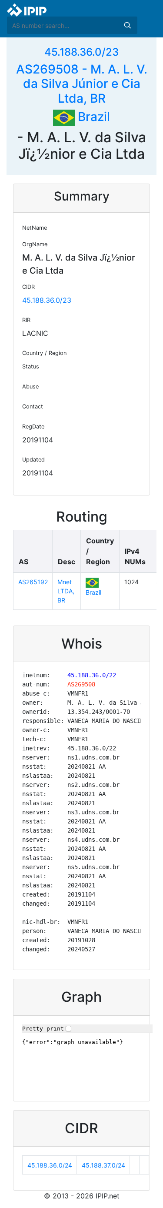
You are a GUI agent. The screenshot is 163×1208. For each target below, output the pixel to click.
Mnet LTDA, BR (65, 591)
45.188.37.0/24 (103, 1165)
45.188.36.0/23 (81, 52)
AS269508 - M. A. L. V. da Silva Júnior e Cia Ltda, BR (81, 84)
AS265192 (33, 582)
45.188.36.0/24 (49, 1165)
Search (127, 25)
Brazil (92, 116)
